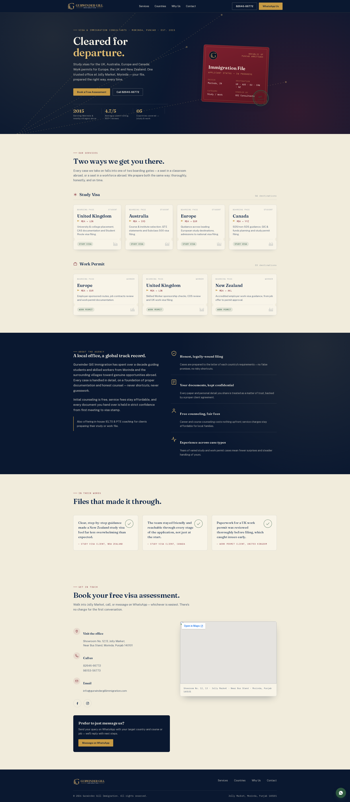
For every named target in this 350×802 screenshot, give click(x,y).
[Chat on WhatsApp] (341, 793)
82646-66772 (92, 665)
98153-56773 (92, 670)
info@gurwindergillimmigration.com (105, 690)
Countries (160, 6)
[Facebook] (77, 703)
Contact (191, 6)
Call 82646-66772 (127, 92)
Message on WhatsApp (95, 742)
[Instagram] (87, 703)
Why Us (176, 6)
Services (144, 6)
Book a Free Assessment (91, 92)
